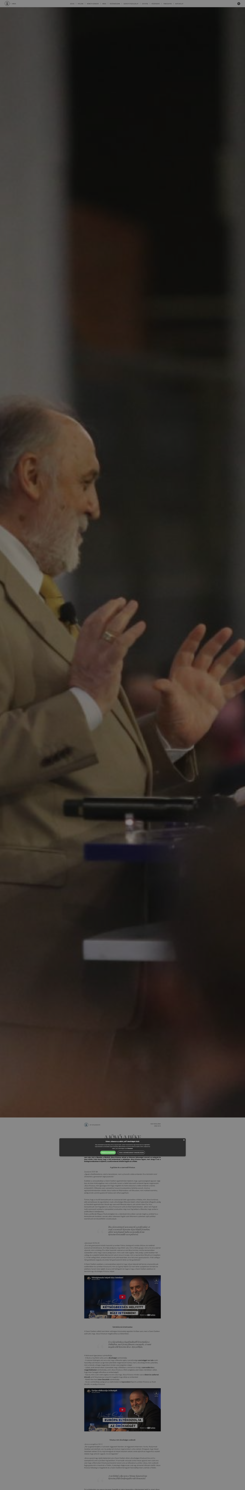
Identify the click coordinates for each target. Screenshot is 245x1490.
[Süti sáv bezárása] (184, 1140)
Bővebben (130, 1148)
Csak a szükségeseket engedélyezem (131, 1152)
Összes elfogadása (108, 1152)
